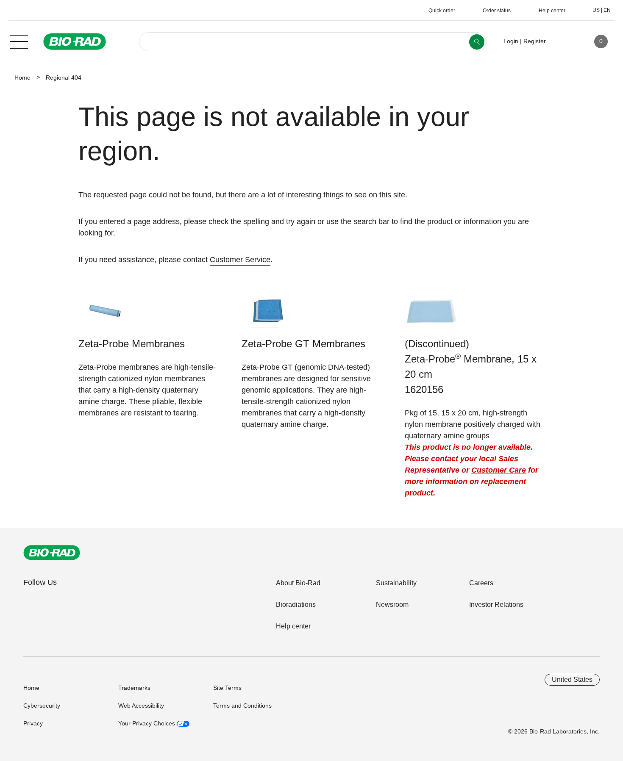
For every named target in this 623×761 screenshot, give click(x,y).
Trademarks (134, 687)
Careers (481, 583)
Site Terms (227, 687)
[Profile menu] (564, 41)
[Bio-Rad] (51, 552)
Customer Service (240, 259)
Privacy (33, 723)
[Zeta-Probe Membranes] (104, 314)
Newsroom (392, 604)
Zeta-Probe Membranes (131, 343)
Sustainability (396, 583)
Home (22, 77)
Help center (293, 626)
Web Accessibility (141, 705)
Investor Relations (496, 604)
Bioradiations (296, 604)
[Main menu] (19, 40)
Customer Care (498, 470)
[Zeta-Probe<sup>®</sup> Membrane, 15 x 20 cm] (431, 314)
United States (572, 679)
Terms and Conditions (242, 705)
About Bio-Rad (298, 583)
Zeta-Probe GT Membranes (303, 343)
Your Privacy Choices (147, 723)
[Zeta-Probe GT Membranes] (268, 314)
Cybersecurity (41, 705)
